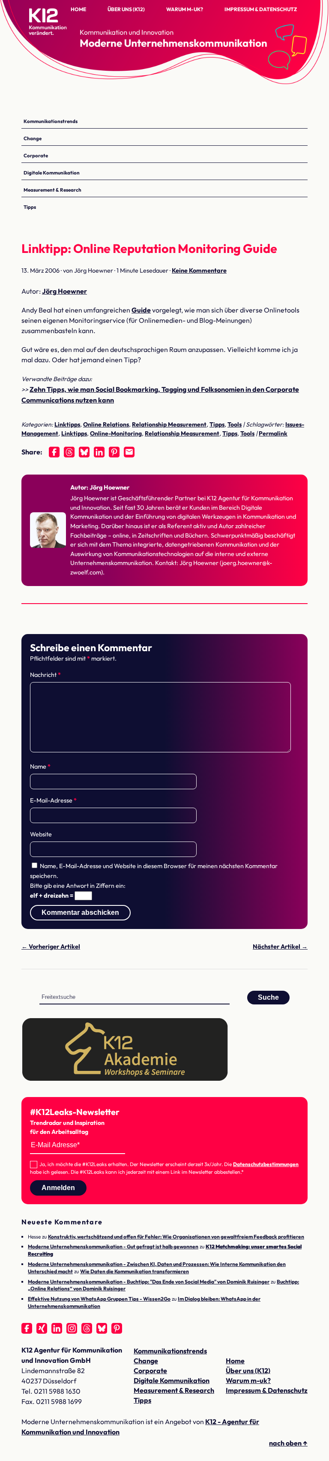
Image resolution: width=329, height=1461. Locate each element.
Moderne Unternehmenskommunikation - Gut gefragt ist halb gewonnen (113, 1246)
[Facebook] (54, 452)
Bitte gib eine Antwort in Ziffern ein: (78, 886)
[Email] (129, 452)
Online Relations (106, 424)
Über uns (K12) (126, 9)
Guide (141, 310)
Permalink (273, 433)
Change (33, 138)
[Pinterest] (114, 452)
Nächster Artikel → (280, 946)
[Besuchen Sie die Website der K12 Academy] (125, 1079)
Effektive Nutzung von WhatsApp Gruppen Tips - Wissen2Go (99, 1299)
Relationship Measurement (169, 424)
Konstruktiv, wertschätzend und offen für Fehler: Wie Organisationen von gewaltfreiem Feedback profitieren (176, 1236)
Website (41, 834)
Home (78, 9)
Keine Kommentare (199, 270)
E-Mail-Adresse (53, 800)
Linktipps (67, 424)
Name (40, 766)
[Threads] (69, 452)
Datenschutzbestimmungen (266, 1164)
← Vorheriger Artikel (50, 946)
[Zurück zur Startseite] (64, 30)
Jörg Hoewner (64, 291)
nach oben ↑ (288, 1443)
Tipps (30, 207)
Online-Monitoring (116, 433)
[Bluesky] (84, 452)
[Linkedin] (99, 452)
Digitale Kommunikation (52, 172)
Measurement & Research (52, 189)
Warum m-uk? (184, 9)
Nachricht (45, 675)
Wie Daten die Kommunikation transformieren (134, 1271)
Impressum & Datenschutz (260, 9)
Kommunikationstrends (51, 121)
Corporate (36, 155)
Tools (234, 424)
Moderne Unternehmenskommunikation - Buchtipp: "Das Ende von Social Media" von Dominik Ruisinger (148, 1281)
